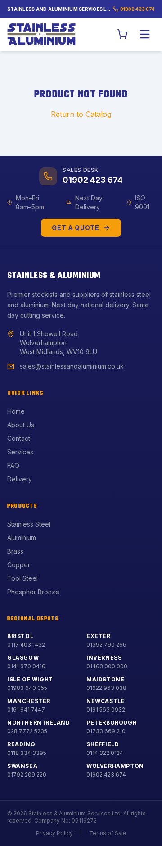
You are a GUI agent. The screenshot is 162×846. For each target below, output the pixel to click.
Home (16, 411)
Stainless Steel (28, 524)
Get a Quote (75, 227)
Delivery (19, 479)
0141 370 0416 (26, 666)
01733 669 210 (106, 731)
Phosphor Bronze (33, 592)
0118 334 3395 (26, 752)
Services (20, 452)
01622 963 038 (106, 687)
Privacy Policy (54, 833)
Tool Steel (22, 578)
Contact (18, 438)
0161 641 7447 (26, 709)
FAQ (13, 465)
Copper (18, 565)
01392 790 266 (106, 644)
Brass (15, 551)
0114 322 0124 (104, 752)
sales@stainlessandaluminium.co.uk (72, 366)
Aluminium (21, 537)
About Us (20, 425)
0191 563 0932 (105, 709)
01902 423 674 (137, 9)
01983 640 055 (27, 687)
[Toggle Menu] (145, 34)
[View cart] (122, 34)
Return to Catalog (81, 114)
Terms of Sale (107, 833)
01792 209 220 (26, 774)
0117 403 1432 (26, 644)
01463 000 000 (106, 666)
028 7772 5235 (27, 731)
